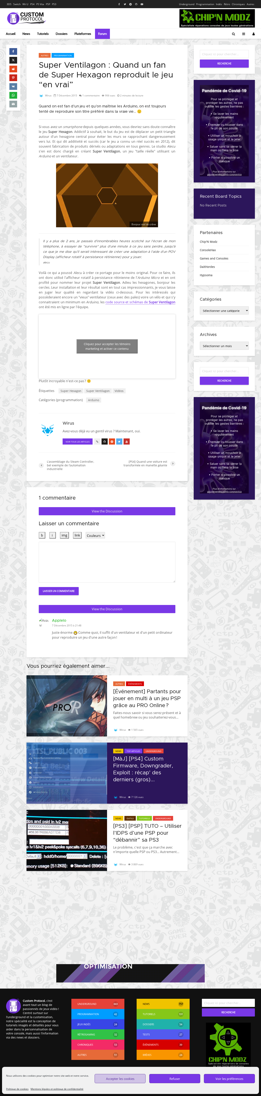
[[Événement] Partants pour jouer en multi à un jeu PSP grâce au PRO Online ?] (67, 705)
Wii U (25, 4)
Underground (186, 4)
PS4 (32, 4)
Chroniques (238, 4)
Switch (17, 4)
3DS (9, 4)
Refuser (174, 1079)
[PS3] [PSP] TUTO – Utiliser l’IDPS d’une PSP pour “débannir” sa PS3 (147, 833)
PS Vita (40, 4)
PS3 (54, 4)
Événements (135, 683)
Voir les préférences (229, 1079)
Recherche (224, 63)
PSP (48, 4)
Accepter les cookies (120, 1079)
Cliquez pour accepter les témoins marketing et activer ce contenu (107, 346)
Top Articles (133, 751)
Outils (130, 818)
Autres (250, 4)
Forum (102, 34)
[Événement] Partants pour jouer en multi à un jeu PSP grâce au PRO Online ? (147, 698)
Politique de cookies (17, 1089)
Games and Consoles (214, 258)
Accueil (10, 34)
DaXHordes (207, 267)
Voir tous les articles (78, 441)
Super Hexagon (71, 391)
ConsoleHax (208, 250)
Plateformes (82, 34)
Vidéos (119, 391)
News (26, 34)
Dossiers (61, 34)
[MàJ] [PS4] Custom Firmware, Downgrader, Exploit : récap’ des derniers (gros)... (143, 769)
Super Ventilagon (98, 391)
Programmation (205, 4)
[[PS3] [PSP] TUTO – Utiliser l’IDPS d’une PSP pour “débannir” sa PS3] (67, 840)
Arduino (93, 400)
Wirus (48, 95)
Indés (219, 4)
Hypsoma (206, 275)
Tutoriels (43, 34)
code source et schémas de (140, 302)
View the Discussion (107, 511)
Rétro (227, 4)
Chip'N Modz (208, 242)
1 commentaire (91, 95)
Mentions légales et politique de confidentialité (57, 1089)
